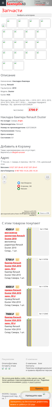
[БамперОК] (16, 3)
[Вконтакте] (6, 368)
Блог (40, 363)
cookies (24, 382)
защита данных (35, 382)
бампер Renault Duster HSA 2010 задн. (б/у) (13, 265)
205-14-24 (33, 170)
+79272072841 (40, 5)
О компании (31, 363)
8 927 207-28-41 (30, 167)
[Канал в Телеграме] (3, 368)
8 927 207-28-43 (16, 167)
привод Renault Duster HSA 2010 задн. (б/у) (13, 293)
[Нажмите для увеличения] (3, 25)
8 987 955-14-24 (21, 170)
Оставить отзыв (9, 366)
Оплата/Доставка (9, 363)
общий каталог (18, 152)
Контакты (30, 366)
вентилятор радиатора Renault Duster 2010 (15, 235)
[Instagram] (9, 368)
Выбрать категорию (26, 15)
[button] (39, 389)
